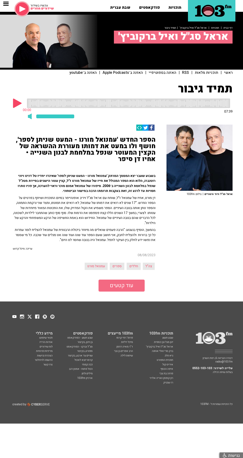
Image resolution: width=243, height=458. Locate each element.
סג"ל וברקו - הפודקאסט (80, 346)
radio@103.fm (224, 361)
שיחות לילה (127, 355)
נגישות (233, 455)
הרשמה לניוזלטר (44, 360)
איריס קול (167, 364)
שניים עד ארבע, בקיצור (80, 355)
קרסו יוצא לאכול (83, 360)
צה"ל (148, 266)
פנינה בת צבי (166, 373)
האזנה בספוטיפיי (162, 73)
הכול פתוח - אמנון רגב (81, 368)
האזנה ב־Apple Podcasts (123, 73)
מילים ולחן (87, 373)
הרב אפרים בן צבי (123, 351)
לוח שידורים (46, 346)
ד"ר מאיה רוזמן (124, 346)
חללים (133, 266)
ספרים (117, 266)
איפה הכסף (166, 368)
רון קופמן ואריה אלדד (161, 378)
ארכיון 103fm (85, 378)
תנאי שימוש (46, 337)
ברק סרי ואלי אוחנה (162, 351)
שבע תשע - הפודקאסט (80, 337)
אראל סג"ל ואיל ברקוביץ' (193, 28)
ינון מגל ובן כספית (163, 342)
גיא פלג (169, 355)
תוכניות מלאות (206, 73)
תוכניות (215, 28)
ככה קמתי (87, 364)
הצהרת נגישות (45, 355)
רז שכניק (168, 382)
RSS (185, 73)
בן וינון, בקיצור (85, 342)
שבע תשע (167, 337)
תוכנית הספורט (165, 360)
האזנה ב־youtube (83, 73)
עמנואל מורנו (96, 266)
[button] (174, 6)
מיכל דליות (127, 342)
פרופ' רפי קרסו (124, 337)
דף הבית (228, 28)
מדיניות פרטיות (44, 351)
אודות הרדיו (46, 342)
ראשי (228, 73)
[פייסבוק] (151, 128)
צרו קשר (48, 364)
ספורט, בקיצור (85, 351)
